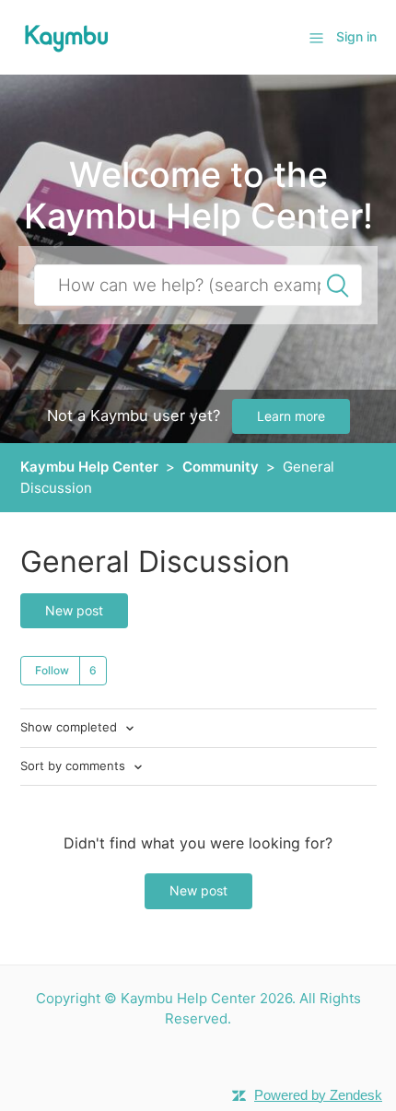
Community (220, 466)
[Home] (66, 36)
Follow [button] (52, 670)
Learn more (291, 416)
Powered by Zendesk (318, 1095)
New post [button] (74, 610)
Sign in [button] (356, 36)
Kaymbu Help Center (89, 466)
